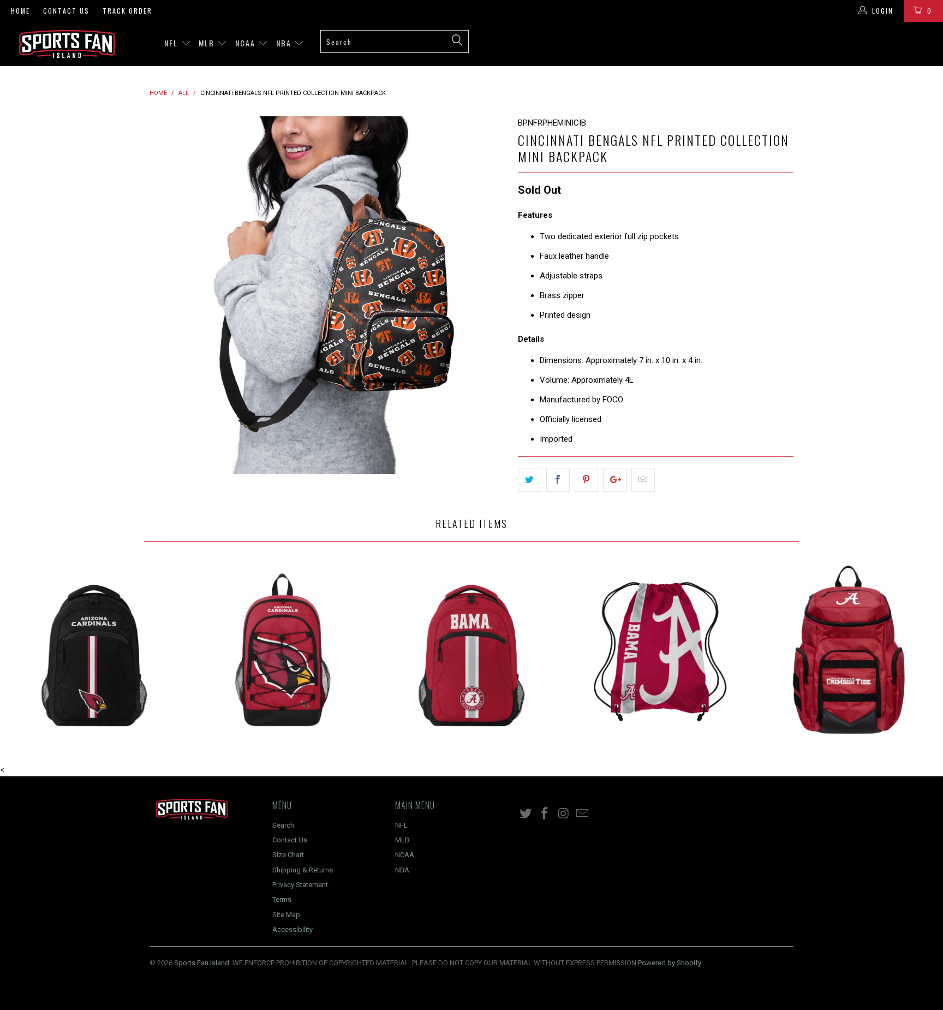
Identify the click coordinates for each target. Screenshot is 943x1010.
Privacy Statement (300, 885)
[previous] (168, 295)
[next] (488, 295)
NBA (285, 43)
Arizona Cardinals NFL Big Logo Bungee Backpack (283, 649)
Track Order (127, 10)
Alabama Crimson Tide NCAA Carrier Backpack (848, 649)
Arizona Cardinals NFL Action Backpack (94, 649)
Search (283, 825)
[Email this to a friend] (643, 480)
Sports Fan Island (201, 963)
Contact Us (66, 10)
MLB (208, 43)
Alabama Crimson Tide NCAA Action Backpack (471, 649)
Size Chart (288, 855)
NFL (172, 43)
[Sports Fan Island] (81, 44)
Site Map (286, 915)
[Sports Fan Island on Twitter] (526, 814)
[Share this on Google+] (614, 480)
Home (20, 10)
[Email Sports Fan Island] (583, 814)
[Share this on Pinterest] (586, 480)
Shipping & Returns (302, 870)
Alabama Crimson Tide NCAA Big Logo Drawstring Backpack (660, 649)
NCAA (246, 43)
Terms (281, 899)
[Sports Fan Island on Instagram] (564, 814)
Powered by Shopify (669, 963)
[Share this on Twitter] (529, 480)
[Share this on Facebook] (558, 480)
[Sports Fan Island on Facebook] (545, 814)
